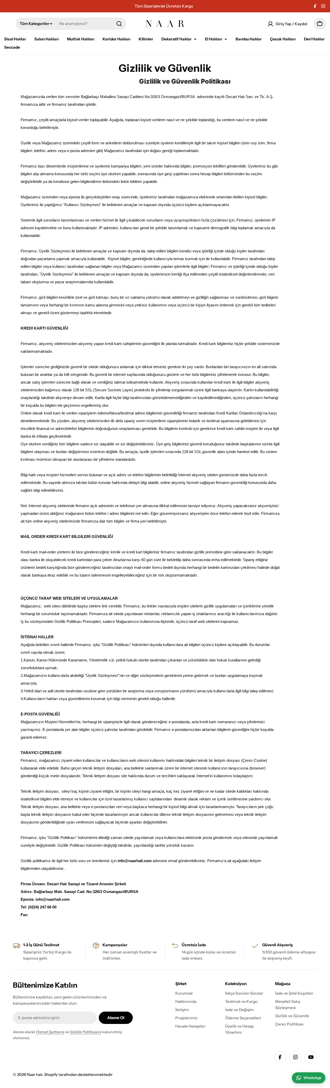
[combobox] (70, 23)
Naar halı (34, 1074)
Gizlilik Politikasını (85, 1032)
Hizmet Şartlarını (50, 1032)
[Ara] (119, 24)
